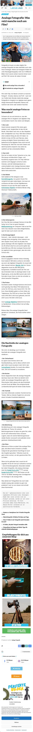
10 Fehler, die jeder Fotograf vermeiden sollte (15, 524)
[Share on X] (8, 29)
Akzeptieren (16, 718)
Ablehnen (16, 722)
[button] (3, 8)
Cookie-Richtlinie (10, 730)
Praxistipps (5, 14)
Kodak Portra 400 (13, 470)
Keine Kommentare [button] (26, 651)
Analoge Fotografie (18, 32)
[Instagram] (24, 661)
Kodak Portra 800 (7, 472)
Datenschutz (18, 730)
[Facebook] (9, 661)
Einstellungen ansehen (16, 726)
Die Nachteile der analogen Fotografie (14, 88)
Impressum (24, 730)
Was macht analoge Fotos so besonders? (14, 85)
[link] (16, 695)
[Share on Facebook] (5, 29)
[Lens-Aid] (16, 8)
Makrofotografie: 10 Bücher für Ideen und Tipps (16, 517)
